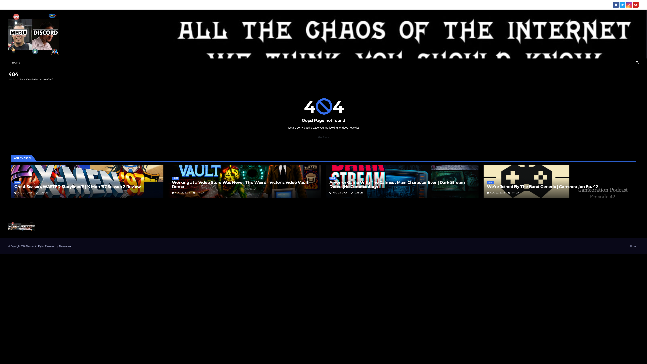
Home (16, 62)
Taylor (43, 193)
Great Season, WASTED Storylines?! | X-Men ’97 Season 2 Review (77, 186)
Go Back (323, 137)
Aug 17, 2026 (25, 193)
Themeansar (65, 246)
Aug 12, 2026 (340, 193)
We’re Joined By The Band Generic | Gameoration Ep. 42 (542, 186)
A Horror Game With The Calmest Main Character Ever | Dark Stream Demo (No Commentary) (397, 184)
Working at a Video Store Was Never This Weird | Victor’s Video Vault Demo (240, 184)
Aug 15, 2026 (182, 193)
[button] (637, 62)
